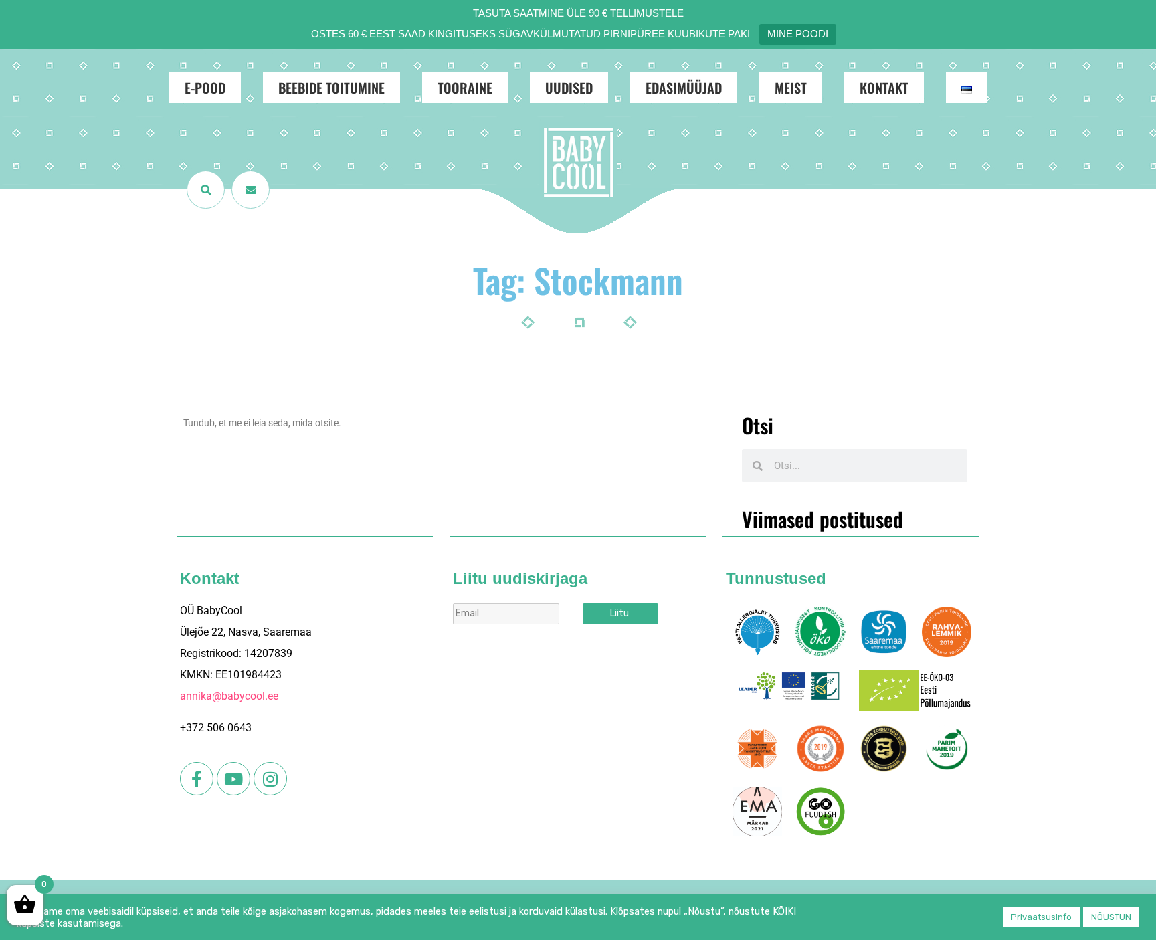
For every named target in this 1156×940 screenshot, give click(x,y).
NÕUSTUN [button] (1111, 917)
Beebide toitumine (331, 88)
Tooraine (465, 88)
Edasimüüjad (684, 88)
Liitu (619, 613)
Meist (791, 88)
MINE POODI (797, 33)
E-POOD (205, 88)
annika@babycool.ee (229, 696)
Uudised (569, 88)
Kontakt (884, 88)
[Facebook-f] (196, 778)
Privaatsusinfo (1041, 917)
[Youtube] (233, 778)
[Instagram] (270, 778)
